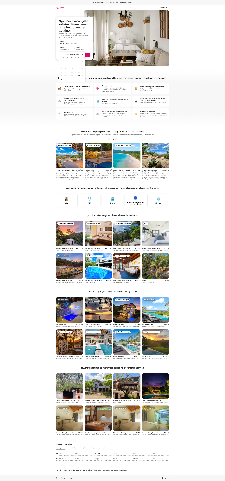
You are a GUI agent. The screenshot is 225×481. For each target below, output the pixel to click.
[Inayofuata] (115, 139)
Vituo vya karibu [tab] (60, 448)
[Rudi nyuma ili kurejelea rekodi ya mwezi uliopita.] (62, 54)
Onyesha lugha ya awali (125, 2)
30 (82, 76)
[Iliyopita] (109, 139)
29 (79, 76)
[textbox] (66, 49)
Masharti (77, 478)
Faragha (70, 478)
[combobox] (74, 43)
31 (61, 79)
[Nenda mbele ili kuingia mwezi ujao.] (82, 54)
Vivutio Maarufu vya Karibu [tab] (98, 448)
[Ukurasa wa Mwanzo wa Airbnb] (60, 7)
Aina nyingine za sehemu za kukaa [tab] (78, 448)
